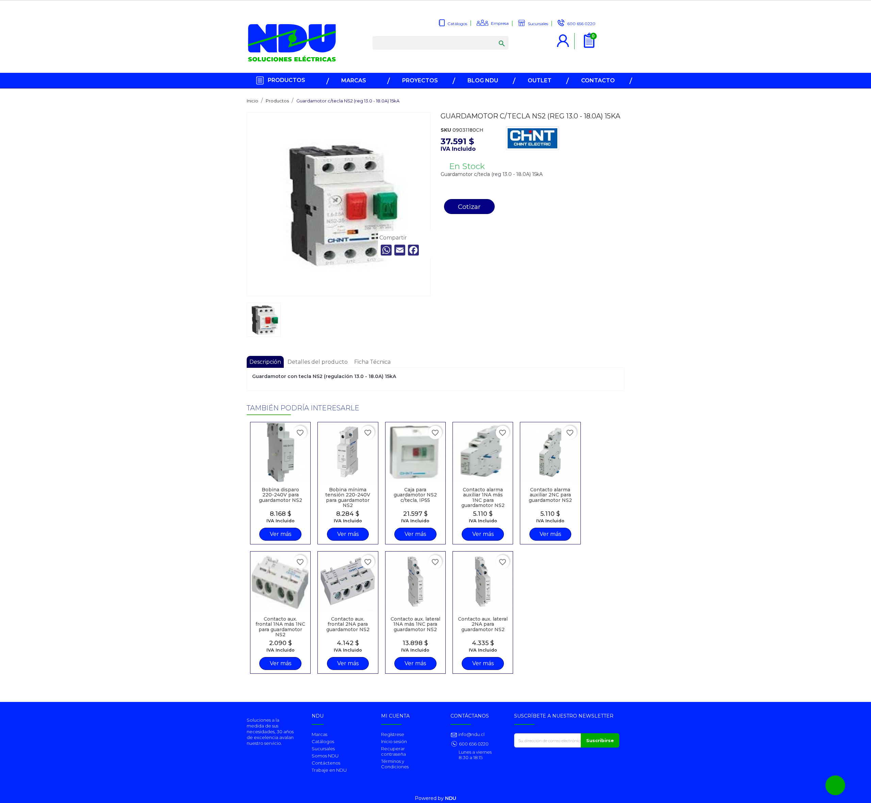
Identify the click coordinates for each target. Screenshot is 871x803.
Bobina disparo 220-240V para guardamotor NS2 (280, 495)
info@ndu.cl (470, 734)
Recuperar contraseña (393, 751)
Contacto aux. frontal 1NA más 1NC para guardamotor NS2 (280, 627)
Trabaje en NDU (329, 770)
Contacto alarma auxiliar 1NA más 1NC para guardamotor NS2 (483, 497)
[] (495, 36)
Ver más (280, 534)
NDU (450, 798)
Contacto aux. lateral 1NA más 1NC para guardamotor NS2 (415, 624)
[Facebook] (413, 250)
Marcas (319, 734)
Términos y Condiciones (395, 763)
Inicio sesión (394, 741)
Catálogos (323, 741)
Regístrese (392, 734)
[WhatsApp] (386, 250)
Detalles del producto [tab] (317, 362)
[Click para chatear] (835, 785)
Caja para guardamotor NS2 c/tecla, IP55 (415, 495)
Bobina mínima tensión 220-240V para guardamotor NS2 (347, 497)
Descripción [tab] (265, 362)
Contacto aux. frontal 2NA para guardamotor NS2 (347, 624)
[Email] (400, 250)
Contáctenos (326, 763)
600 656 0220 (474, 744)
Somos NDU (325, 755)
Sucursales (323, 748)
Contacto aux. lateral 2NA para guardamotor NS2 (483, 624)
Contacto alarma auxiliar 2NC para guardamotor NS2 (550, 495)
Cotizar (469, 206)
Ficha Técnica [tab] (372, 362)
